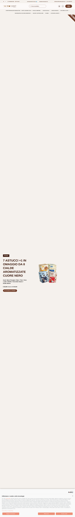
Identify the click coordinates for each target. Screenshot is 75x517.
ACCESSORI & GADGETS (55, 13)
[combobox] (37, 6)
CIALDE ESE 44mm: (46, 10)
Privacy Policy (4, 510)
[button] (72, 495)
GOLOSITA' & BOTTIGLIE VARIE (38, 13)
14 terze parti (8, 498)
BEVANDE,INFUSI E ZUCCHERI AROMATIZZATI (23, 13)
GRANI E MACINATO (55, 10)
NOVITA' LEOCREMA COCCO (26, 10)
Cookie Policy (10, 510)
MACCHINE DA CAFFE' (64, 10)
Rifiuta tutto (46, 513)
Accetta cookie (64, 513)
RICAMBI (46, 13)
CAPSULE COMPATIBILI (36, 10)
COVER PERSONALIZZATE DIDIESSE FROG (13, 10)
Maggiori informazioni (10, 513)
